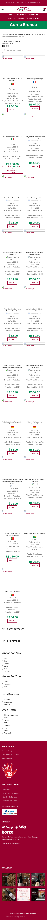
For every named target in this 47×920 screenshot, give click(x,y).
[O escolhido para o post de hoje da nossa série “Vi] (9, 894)
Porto (6, 687)
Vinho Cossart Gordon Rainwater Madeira (12, 534)
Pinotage (7, 725)
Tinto (5, 689)
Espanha (6, 663)
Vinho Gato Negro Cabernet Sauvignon (12, 253)
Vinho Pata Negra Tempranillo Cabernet (12, 423)
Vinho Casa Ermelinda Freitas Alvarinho (12, 79)
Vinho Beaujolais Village (35, 79)
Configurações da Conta (10, 754)
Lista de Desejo (7, 751)
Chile (5, 661)
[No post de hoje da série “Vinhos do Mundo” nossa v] (23, 879)
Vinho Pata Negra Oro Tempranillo (35, 423)
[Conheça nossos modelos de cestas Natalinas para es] (23, 894)
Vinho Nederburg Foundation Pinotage (34, 480)
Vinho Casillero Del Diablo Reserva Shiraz (34, 366)
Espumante (7, 684)
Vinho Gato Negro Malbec (12, 198)
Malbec (6, 720)
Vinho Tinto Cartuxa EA (12, 591)
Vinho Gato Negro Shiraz (35, 198)
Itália (5, 669)
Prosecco (7, 705)
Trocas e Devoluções (9, 801)
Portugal (7, 671)
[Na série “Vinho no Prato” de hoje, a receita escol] (9, 879)
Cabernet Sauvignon (11, 715)
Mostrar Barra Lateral (12, 41)
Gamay (6, 717)
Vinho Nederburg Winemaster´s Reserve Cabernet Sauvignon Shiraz (12, 481)
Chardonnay (8, 702)
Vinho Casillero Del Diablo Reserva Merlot (34, 310)
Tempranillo (8, 733)
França (6, 666)
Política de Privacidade (10, 793)
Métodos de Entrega (9, 797)
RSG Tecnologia (31, 913)
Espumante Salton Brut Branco (34, 533)
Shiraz (6, 730)
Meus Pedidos (7, 758)
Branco (6, 681)
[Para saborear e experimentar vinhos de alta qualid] (38, 894)
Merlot (6, 723)
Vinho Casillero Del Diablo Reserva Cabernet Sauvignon (12, 366)
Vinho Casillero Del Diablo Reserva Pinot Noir (12, 310)
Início (4, 34)
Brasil (5, 658)
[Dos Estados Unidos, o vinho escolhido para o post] (38, 879)
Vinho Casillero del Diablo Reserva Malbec (34, 253)
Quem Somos (6, 789)
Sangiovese (7, 728)
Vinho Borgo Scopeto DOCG (12, 136)
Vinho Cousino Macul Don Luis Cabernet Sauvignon (35, 137)
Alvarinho (7, 699)
